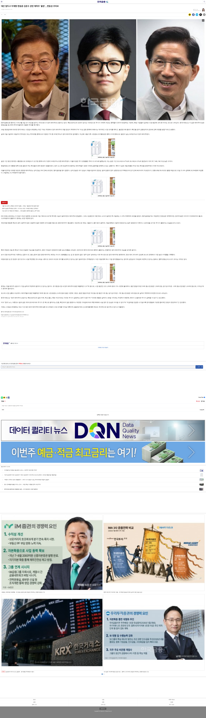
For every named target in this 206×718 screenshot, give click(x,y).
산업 (103, 699)
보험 (103, 702)
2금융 (171, 702)
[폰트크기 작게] (1, 14)
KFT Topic (171, 704)
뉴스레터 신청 (199, 367)
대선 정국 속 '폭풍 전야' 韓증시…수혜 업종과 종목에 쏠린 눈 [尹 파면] (21, 211)
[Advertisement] (103, 329)
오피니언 (103, 704)
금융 (34, 702)
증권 (34, 699)
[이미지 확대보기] (203, 20)
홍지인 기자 (14, 343)
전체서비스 (103, 708)
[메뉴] (1, 1)
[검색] (204, 1)
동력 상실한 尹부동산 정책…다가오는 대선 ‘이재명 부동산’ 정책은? (20, 208)
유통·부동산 (172, 699)
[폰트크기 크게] (5, 14)
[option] (103, 594)
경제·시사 (34, 704)
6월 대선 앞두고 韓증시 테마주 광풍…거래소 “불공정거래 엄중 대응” (20, 206)
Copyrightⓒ (96, 711)
